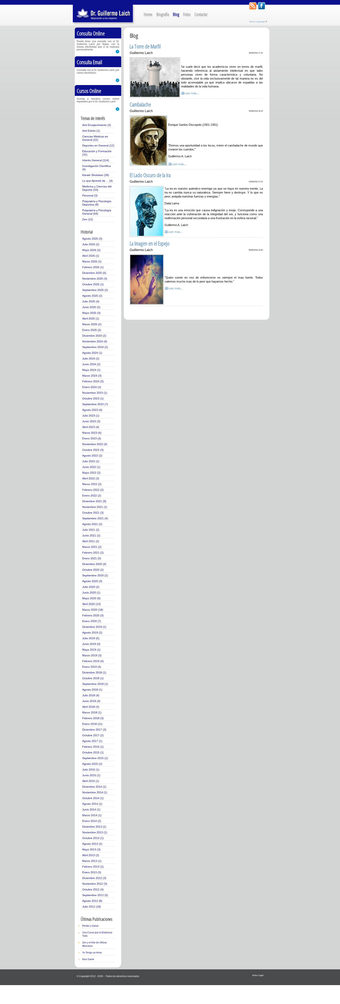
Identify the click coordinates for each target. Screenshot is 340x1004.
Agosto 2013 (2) (92, 843)
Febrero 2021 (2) (93, 552)
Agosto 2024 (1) (92, 352)
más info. (117, 51)
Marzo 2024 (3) (92, 375)
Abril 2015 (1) (90, 781)
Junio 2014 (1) (91, 809)
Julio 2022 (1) (90, 461)
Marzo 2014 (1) (92, 815)
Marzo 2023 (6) (92, 432)
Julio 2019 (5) (90, 638)
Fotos (186, 14)
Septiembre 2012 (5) (95, 895)
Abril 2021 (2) (90, 541)
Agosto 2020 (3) (92, 581)
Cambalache (140, 104)
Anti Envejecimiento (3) (96, 125)
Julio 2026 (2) (90, 244)
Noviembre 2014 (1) (94, 792)
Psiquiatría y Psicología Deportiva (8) (96, 203)
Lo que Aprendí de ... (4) (97, 180)
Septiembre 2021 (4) (95, 518)
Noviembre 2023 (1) (94, 392)
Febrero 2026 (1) (93, 267)
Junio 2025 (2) (91, 307)
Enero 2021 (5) (91, 558)
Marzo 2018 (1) (92, 712)
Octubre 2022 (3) (93, 449)
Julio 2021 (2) (90, 529)
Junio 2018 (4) (91, 701)
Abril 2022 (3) (90, 478)
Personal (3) (90, 195)
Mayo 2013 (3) (91, 849)
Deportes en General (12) (98, 145)
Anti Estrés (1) (91, 130)
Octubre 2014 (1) (93, 798)
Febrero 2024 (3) (93, 381)
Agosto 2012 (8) (92, 900)
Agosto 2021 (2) (92, 524)
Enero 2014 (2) (91, 820)
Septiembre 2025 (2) (95, 290)
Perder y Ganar (90, 925)
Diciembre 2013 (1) (94, 826)
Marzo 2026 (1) (92, 261)
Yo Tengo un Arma (92, 952)
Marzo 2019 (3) (92, 655)
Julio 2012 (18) (91, 906)
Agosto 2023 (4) (92, 409)
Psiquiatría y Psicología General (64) (96, 212)
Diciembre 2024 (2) (94, 335)
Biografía (162, 14)
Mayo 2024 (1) (91, 369)
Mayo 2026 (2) (91, 250)
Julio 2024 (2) (90, 358)
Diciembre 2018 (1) (94, 672)
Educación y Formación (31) (97, 153)
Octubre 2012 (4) (93, 889)
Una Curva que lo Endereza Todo (97, 934)
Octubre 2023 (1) (93, 398)
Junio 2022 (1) (91, 467)
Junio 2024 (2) (91, 364)
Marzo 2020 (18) (92, 609)
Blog (176, 14)
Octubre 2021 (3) (93, 512)
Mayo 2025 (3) (91, 312)
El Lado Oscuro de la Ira (150, 175)
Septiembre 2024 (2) (95, 347)
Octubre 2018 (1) (93, 678)
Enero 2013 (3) (91, 872)
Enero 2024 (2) (91, 387)
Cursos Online (89, 90)
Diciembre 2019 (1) (94, 626)
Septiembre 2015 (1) (95, 758)
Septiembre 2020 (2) (95, 575)
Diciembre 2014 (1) (94, 786)
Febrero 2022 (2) (93, 489)
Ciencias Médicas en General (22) (95, 138)
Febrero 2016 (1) (93, 746)
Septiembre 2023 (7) (95, 404)
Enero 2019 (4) (91, 666)
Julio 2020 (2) (90, 586)
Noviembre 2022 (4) (94, 444)
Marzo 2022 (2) (92, 484)
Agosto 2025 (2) (92, 295)
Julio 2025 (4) (90, 301)
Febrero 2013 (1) (93, 866)
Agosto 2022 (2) (92, 455)
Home (148, 14)
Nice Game (88, 959)
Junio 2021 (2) (91, 535)
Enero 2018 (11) (92, 723)
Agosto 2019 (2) (92, 632)
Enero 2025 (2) (91, 330)
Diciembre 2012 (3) (94, 878)
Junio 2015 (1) (91, 775)
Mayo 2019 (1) (91, 649)
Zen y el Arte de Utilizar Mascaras (94, 944)
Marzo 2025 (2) (92, 324)
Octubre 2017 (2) (93, 735)
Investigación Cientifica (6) (96, 167)
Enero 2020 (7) (91, 621)
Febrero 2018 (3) (93, 718)
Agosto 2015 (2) (92, 763)
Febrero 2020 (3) (93, 615)
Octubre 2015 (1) (93, 752)
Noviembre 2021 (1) (94, 506)
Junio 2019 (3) (91, 644)
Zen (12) (87, 219)
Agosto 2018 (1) (92, 689)
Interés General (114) (95, 160)
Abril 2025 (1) (90, 318)
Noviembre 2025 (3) (94, 278)
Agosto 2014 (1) (92, 803)
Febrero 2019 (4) (93, 661)
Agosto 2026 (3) (92, 238)
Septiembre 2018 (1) (95, 683)
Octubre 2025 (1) (93, 284)
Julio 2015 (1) (90, 769)
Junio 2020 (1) (91, 592)
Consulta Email (89, 62)
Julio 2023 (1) (90, 415)
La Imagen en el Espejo (149, 243)
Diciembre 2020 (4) (94, 564)
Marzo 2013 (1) (92, 860)
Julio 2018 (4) (90, 695)
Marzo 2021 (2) (92, 546)
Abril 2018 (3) (90, 706)
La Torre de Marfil (145, 46)
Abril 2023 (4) (90, 427)
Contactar (200, 14)
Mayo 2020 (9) (91, 598)
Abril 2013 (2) (90, 855)
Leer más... (192, 93)
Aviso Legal (257, 975)
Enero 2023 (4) (91, 438)
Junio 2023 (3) (91, 421)
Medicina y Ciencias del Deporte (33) (97, 188)
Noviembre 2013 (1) (94, 832)
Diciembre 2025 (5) (94, 272)
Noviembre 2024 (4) (94, 341)
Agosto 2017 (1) (92, 741)
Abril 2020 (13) (91, 604)
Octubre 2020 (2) (93, 569)
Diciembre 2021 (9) (94, 501)
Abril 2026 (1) (90, 255)
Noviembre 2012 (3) (94, 883)
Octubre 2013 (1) (93, 838)
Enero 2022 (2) (91, 495)
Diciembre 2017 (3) (94, 729)
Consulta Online (91, 33)
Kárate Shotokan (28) (95, 175)
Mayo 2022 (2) (91, 472)
